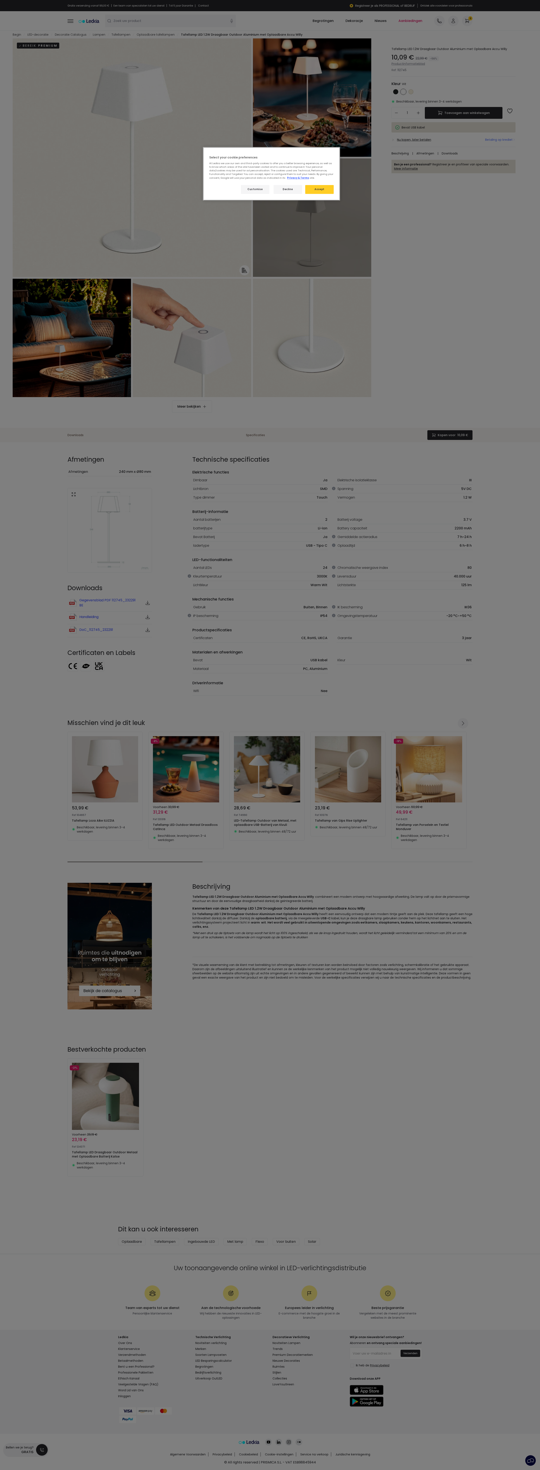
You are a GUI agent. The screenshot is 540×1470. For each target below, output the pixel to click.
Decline (288, 189)
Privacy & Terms (298, 178)
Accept (319, 189)
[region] (271, 173)
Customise (255, 189)
